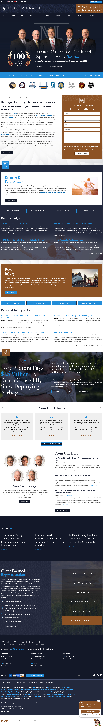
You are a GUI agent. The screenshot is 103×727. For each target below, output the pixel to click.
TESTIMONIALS (83, 391)
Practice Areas (26, 15)
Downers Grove (63, 689)
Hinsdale (9, 694)
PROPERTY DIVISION (64, 211)
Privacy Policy (90, 149)
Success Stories (43, 15)
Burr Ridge (24, 689)
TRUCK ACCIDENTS (39, 303)
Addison (3, 689)
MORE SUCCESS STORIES (62, 391)
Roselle (55, 694)
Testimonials (58, 15)
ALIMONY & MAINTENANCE (39, 211)
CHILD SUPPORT (13, 211)
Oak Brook (34, 694)
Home (3, 15)
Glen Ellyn (8, 692)
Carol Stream (31, 689)
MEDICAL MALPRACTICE (90, 303)
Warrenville (4, 696)
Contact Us (90, 15)
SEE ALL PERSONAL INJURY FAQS (86, 346)
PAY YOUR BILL (96, 1)
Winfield (37, 696)
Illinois (34, 687)
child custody (43, 192)
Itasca (14, 694)
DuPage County (57, 696)
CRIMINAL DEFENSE (82, 611)
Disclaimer (82, 149)
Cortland (37, 689)
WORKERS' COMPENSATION (82, 602)
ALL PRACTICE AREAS (92, 75)
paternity (56, 192)
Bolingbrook (16, 689)
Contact (5, 148)
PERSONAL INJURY (48, 75)
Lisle (17, 694)
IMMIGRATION (82, 592)
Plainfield (50, 694)
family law (11, 117)
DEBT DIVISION (89, 211)
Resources (15, 720)
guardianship (62, 192)
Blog (79, 15)
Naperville (27, 694)
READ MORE (7, 152)
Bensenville (9, 689)
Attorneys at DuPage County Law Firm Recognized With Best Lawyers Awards (13, 540)
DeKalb (56, 689)
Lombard (49, 687)
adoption (50, 192)
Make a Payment (36, 675)
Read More (4, 549)
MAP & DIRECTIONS (6, 665)
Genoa (3, 692)
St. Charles (50, 692)
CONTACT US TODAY (10, 626)
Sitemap (36, 720)
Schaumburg (68, 687)
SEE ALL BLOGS (62, 510)
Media (70, 15)
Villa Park (72, 694)
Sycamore (67, 694)
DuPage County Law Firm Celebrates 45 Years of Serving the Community (83, 538)
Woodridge (49, 696)
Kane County (66, 696)
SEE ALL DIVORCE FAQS (90, 253)
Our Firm (13, 15)
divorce (14, 113)
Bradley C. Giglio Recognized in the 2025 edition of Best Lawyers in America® (49, 540)
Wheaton (24, 696)
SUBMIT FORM (82, 153)
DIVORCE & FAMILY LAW (15, 75)
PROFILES (24, 502)
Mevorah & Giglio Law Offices (44, 115)
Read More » (90, 470)
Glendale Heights (16, 692)
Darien (52, 689)
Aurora (63, 687)
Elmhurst (70, 689)
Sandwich (60, 694)
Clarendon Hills (45, 689)
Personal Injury (70, 478)
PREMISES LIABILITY (64, 303)
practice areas (5, 134)
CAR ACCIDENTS (13, 303)
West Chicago (12, 696)
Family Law (69, 462)
